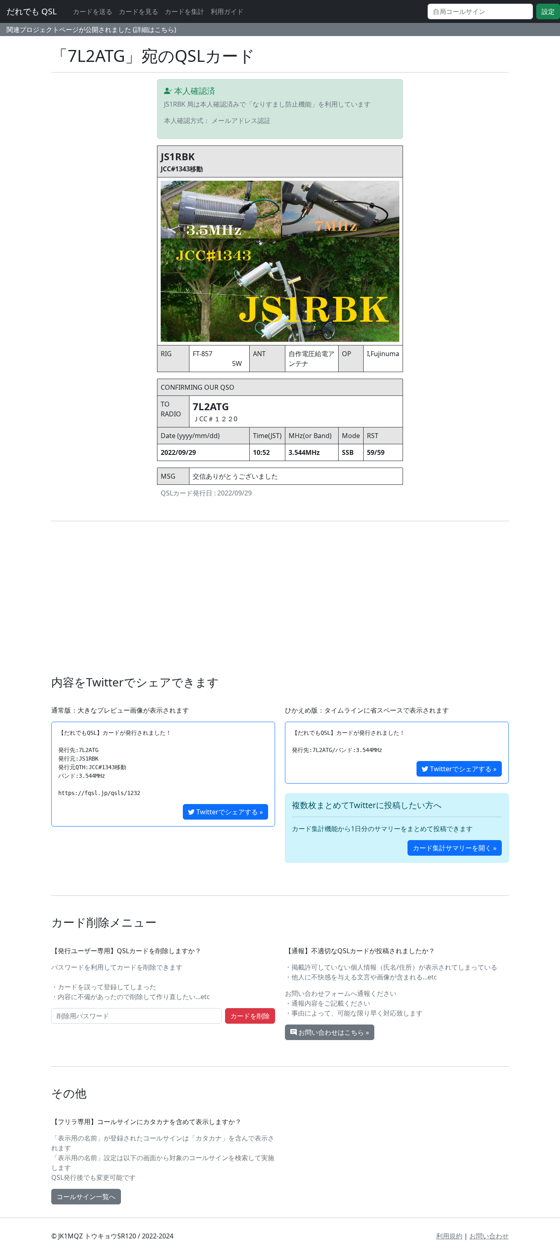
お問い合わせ (489, 1235)
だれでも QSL (32, 11)
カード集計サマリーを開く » (454, 847)
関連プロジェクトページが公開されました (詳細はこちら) (91, 29)
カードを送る (92, 11)
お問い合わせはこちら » (333, 1032)
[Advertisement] (297, 598)
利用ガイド (227, 11)
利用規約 (449, 1235)
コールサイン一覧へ (86, 1196)
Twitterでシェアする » (229, 811)
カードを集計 (184, 11)
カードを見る (138, 11)
